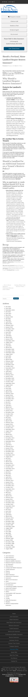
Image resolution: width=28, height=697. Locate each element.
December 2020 (10, 349)
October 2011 (9, 487)
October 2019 (9, 366)
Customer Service (14, 640)
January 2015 (9, 436)
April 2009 (8, 535)
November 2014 (10, 438)
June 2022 (8, 332)
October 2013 (9, 453)
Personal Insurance (11, 583)
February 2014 (9, 446)
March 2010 (9, 516)
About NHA (14, 652)
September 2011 (10, 489)
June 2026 (8, 308)
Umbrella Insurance (11, 600)
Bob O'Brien (19, 65)
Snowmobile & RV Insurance (13, 593)
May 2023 (8, 320)
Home (14, 613)
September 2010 (10, 506)
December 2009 (10, 521)
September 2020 (10, 352)
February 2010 (9, 518)
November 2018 (10, 380)
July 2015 (8, 433)
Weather (8, 602)
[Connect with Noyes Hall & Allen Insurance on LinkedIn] (16, 2)
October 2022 (9, 330)
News (7, 581)
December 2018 (10, 378)
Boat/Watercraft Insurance (14, 622)
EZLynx (15, 674)
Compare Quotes (14, 646)
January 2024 (9, 317)
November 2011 (10, 485)
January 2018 (9, 395)
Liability (10, 268)
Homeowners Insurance (12, 576)
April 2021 (8, 346)
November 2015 (10, 426)
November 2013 (10, 451)
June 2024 (8, 313)
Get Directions (14, 48)
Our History (14, 658)
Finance (8, 571)
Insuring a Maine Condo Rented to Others (19, 285)
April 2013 (8, 460)
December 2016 (10, 412)
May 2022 (8, 334)
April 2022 (8, 335)
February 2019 (9, 375)
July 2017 (8, 402)
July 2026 (8, 306)
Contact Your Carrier (14, 643)
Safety (7, 591)
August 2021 (9, 342)
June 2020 (8, 356)
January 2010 (9, 519)
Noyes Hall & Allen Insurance (13, 673)
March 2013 (9, 462)
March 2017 (9, 407)
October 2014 (9, 439)
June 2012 (8, 473)
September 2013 (10, 455)
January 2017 (9, 410)
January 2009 (9, 540)
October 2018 (9, 381)
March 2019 (9, 373)
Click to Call (14, 21)
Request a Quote (15, 17)
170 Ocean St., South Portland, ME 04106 (13, 667)
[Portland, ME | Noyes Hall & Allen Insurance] (9, 8)
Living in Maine (15, 268)
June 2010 (8, 511)
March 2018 (9, 392)
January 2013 (9, 463)
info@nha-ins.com (22, 670)
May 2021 (8, 344)
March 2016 (9, 421)
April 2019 (8, 371)
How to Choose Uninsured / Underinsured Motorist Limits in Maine (8, 287)
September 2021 (10, 341)
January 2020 (9, 363)
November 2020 (10, 351)
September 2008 (10, 547)
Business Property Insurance (13, 562)
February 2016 (9, 422)
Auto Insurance (10, 556)
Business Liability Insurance (13, 561)
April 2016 (8, 419)
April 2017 (8, 405)
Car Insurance (9, 564)
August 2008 (9, 548)
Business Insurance (11, 559)
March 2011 (9, 496)
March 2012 (9, 479)
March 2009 (9, 537)
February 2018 (9, 393)
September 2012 (10, 468)
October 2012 (9, 467)
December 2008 (10, 542)
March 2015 (9, 434)
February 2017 (9, 409)
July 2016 (8, 417)
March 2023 (9, 323)
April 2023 (8, 322)
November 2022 (10, 329)
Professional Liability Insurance (14, 586)
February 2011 (9, 497)
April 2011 (8, 494)
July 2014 (8, 443)
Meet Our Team (14, 655)
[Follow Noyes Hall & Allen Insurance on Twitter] (17, 2)
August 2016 (9, 416)
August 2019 (9, 370)
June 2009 (8, 531)
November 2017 (10, 398)
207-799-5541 (4, 1)
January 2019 (9, 376)
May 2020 (8, 358)
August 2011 (9, 491)
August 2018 (9, 385)
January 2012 (9, 482)
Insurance (8, 578)
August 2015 (9, 431)
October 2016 (9, 414)
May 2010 (8, 513)
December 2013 (10, 450)
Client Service (9, 566)
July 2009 (8, 530)
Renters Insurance (20, 267)
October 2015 (9, 427)
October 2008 (9, 545)
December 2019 (10, 364)
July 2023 (8, 318)
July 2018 (8, 387)
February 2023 (9, 325)
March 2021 (9, 347)
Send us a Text (14, 25)
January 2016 (9, 424)
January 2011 (9, 499)
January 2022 (9, 339)
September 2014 (10, 441)
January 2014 (9, 448)
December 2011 (10, 484)
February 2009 (9, 538)
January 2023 (9, 327)
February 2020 (9, 361)
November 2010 (10, 502)
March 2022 (9, 337)
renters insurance (10, 72)
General (8, 573)
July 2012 (8, 472)
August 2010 (9, 508)
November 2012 (10, 465)
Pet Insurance (9, 585)
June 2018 (8, 388)
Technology (9, 595)
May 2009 (8, 533)
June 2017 (8, 404)
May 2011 (8, 492)
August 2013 (9, 456)
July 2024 (8, 312)
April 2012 (8, 477)
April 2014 (8, 444)
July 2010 (8, 509)
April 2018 (8, 390)
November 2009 (10, 523)
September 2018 (10, 383)
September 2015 (10, 429)
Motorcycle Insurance (12, 579)
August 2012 (9, 470)
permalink (16, 270)
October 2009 (9, 525)
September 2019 (10, 368)
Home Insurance (10, 574)
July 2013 (8, 458)
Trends (7, 598)
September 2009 (10, 526)
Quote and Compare (11, 588)
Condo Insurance (12, 267)
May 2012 (8, 475)
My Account (14, 34)
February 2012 (9, 480)
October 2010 (9, 504)
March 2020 (9, 359)
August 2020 (9, 354)
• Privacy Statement (18, 676)
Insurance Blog (14, 649)
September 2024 (10, 310)
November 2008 (10, 543)
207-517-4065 (11, 1)
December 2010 (10, 501)
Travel (7, 597)
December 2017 (10, 397)
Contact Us (14, 661)
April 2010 (8, 514)
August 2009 (9, 528)
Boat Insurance (10, 557)
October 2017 (9, 400)
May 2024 (8, 315)
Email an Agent (14, 30)
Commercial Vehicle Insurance (14, 568)
